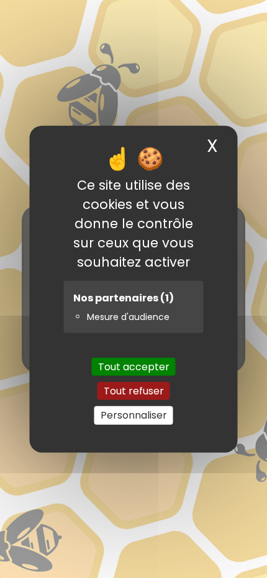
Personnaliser (134, 415)
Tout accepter (134, 367)
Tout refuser (134, 391)
